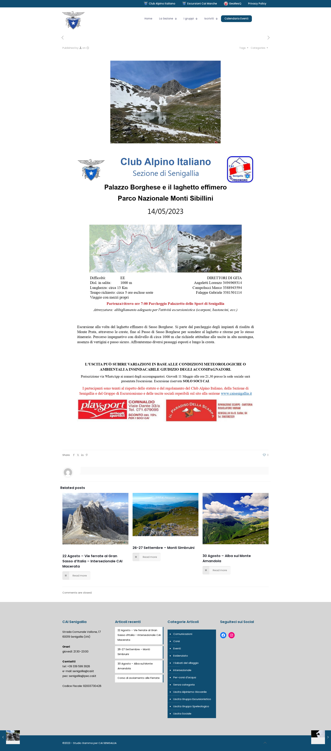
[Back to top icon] (265, 742)
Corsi (176, 641)
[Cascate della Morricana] (10, 737)
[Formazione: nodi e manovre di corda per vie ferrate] (321, 737)
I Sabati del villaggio (186, 663)
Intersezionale (182, 670)
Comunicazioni (182, 634)
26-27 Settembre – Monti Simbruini (163, 547)
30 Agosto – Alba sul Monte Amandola (135, 666)
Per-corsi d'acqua (184, 677)
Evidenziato (180, 655)
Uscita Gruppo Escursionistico (192, 699)
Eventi (177, 648)
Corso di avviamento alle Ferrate (139, 678)
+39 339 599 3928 (78, 666)
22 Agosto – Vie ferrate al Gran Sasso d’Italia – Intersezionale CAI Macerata (92, 561)
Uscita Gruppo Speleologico (191, 706)
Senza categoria (184, 684)
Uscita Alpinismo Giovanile (190, 692)
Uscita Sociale (182, 713)
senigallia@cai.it (83, 671)
